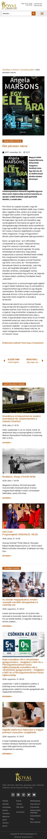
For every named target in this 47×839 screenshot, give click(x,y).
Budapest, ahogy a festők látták (19, 476)
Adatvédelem (35, 816)
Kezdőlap (6, 70)
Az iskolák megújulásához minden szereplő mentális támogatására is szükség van (20, 602)
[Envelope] (34, 795)
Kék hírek (20, 807)
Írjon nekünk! (35, 822)
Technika (6, 813)
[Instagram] (23, 795)
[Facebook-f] (13, 795)
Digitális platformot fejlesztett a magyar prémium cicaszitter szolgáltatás (23, 731)
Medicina (6, 816)
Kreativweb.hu (27, 837)
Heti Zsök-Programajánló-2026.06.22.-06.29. (20, 533)
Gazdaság (6, 807)
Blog (32, 819)
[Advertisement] (23, 43)
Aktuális (5, 804)
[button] (42, 14)
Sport (4, 820)
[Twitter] (29, 795)
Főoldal (5, 801)
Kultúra (16, 70)
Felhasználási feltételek (35, 811)
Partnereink (34, 807)
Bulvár (4, 826)
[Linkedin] (18, 795)
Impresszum (35, 804)
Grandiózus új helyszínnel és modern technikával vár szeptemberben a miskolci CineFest (21, 419)
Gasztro (5, 823)
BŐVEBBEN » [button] (7, 442)
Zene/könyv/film (27, 70)
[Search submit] (34, 13)
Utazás (19, 804)
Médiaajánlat (35, 801)
